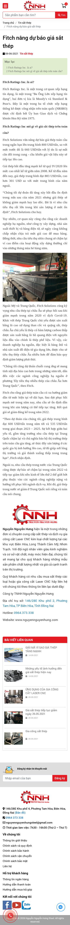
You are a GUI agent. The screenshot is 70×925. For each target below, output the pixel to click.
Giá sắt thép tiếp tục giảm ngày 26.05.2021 (41, 712)
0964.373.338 (24, 613)
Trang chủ (8, 22)
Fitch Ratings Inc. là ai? (19, 67)
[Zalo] (26, 904)
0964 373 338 (14, 817)
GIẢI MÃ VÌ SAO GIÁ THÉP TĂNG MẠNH (41, 649)
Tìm (62, 15)
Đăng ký (60, 778)
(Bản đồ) (20, 812)
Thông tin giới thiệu (15, 840)
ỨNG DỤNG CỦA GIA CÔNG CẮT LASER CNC (41, 691)
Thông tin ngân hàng (16, 879)
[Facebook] (7, 904)
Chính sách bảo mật (15, 861)
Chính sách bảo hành (16, 850)
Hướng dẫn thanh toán (17, 884)
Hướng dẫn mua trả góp (17, 889)
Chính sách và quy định (17, 845)
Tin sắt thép (24, 22)
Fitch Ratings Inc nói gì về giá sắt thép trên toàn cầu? (34, 71)
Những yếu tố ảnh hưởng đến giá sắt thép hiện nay (43, 670)
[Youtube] (16, 904)
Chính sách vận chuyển (17, 856)
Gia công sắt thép (36, 731)
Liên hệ (7, 866)
